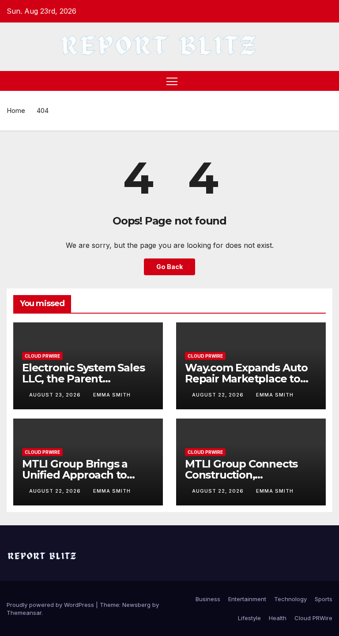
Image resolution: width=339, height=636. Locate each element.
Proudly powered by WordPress (51, 604)
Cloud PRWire (42, 356)
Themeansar (24, 612)
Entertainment (247, 598)
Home (16, 110)
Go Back (169, 266)
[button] (326, 81)
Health (277, 617)
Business (208, 598)
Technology (290, 598)
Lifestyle (249, 617)
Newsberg (136, 604)
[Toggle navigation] (172, 81)
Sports (323, 598)
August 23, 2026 (56, 395)
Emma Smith (112, 395)
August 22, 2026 (218, 395)
